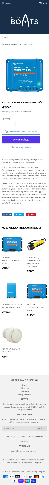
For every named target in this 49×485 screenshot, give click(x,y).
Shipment (24, 388)
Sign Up (41, 429)
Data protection (24, 395)
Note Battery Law (11, 460)
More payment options (21, 147)
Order (24, 385)
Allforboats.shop (16, 472)
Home (5, 37)
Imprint (38, 463)
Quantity (6, 118)
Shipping (6, 111)
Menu (8, 3)
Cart (45, 3)
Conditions (27, 463)
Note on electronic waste (32, 460)
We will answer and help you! (24, 451)
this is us (24, 441)
